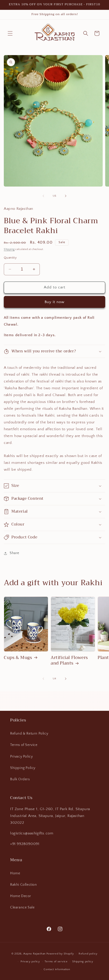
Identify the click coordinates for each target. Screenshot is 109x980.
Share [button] (14, 553)
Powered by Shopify (60, 953)
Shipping (9, 249)
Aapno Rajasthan (34, 953)
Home (15, 873)
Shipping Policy (22, 768)
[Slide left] (43, 195)
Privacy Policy (21, 757)
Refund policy (88, 953)
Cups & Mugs (18, 657)
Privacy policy (30, 961)
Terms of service (56, 961)
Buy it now (54, 302)
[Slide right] (65, 195)
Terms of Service (24, 745)
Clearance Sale (22, 907)
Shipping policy (82, 961)
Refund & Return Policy (29, 734)
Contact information (57, 969)
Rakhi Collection (23, 885)
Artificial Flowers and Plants (69, 660)
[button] (10, 33)
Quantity (10, 257)
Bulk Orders (20, 779)
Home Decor (20, 896)
